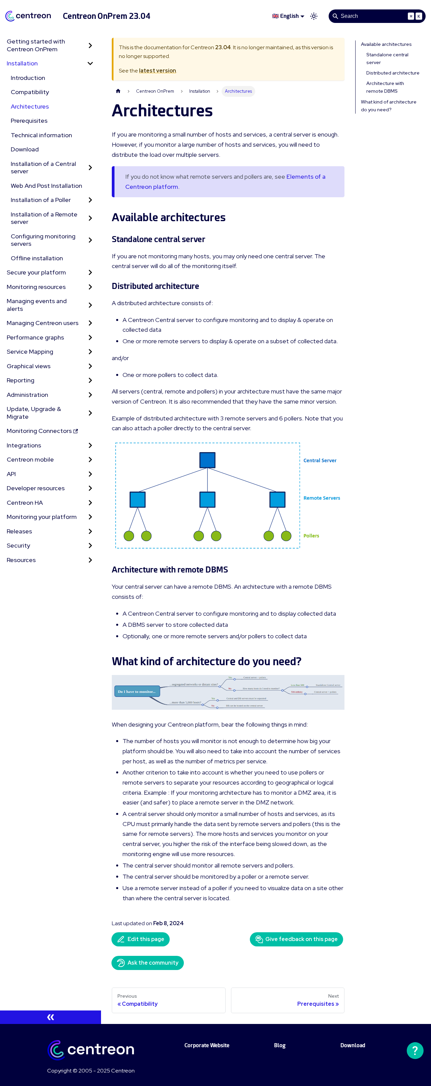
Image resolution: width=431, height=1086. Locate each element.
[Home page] (118, 91)
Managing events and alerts (37, 305)
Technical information (41, 135)
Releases (19, 531)
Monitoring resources (36, 287)
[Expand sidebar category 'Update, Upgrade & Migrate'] (90, 413)
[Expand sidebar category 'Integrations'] (90, 445)
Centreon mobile (30, 459)
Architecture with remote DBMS (385, 87)
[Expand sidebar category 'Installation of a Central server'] (90, 167)
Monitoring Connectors (39, 431)
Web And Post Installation (46, 185)
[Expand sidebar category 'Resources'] (90, 560)
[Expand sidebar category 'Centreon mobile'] (90, 459)
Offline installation (37, 258)
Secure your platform (36, 272)
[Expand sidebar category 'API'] (90, 474)
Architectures (30, 106)
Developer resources (36, 488)
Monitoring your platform (42, 517)
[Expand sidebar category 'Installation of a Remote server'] (90, 218)
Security (18, 545)
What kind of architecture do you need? (389, 106)
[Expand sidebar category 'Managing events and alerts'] (90, 305)
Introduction (28, 78)
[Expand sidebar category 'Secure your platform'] (90, 272)
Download (25, 149)
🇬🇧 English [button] (285, 16)
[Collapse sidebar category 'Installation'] (90, 63)
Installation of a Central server (43, 167)
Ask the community (153, 962)
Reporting (20, 380)
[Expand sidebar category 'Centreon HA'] (90, 502)
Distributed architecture (393, 73)
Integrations (24, 445)
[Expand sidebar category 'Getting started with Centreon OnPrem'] (90, 45)
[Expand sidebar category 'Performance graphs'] (90, 337)
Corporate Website (207, 1045)
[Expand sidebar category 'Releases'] (90, 531)
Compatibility (30, 92)
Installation (22, 63)
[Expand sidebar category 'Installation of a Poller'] (90, 200)
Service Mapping (30, 351)
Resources (21, 560)
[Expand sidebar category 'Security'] (90, 545)
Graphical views (29, 366)
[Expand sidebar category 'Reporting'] (90, 380)
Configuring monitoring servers (43, 240)
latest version (157, 70)
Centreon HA (25, 502)
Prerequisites (29, 120)
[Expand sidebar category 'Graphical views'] (90, 366)
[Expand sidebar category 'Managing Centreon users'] (90, 323)
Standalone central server (387, 58)
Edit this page (146, 939)
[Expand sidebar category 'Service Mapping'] (90, 351)
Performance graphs (35, 337)
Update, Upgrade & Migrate (34, 412)
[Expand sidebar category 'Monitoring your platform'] (90, 517)
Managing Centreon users (42, 323)
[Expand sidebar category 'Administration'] (90, 395)
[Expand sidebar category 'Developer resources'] (90, 488)
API (11, 474)
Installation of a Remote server (44, 218)
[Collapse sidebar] (50, 1017)
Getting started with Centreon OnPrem (36, 45)
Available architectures (386, 44)
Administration (27, 395)
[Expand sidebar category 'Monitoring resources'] (90, 287)
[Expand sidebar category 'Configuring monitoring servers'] (90, 240)
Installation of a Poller (41, 200)
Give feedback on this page (301, 939)
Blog (280, 1045)
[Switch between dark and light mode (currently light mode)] (313, 16)
